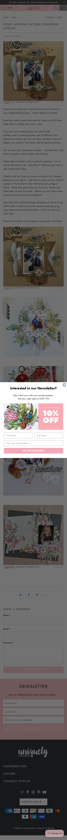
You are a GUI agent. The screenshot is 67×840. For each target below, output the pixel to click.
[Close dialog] (64, 384)
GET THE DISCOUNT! (33, 450)
